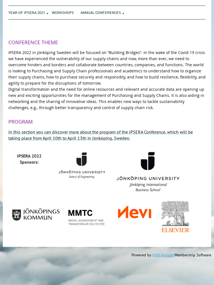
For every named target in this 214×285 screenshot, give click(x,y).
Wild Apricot (162, 254)
